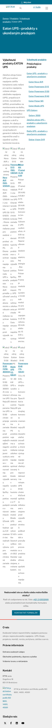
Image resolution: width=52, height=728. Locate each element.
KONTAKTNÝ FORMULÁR (25, 613)
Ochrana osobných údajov (14, 652)
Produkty (14, 18)
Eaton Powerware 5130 (39, 91)
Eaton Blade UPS (36, 106)
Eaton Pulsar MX (36, 101)
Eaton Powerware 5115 (39, 87)
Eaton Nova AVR (36, 82)
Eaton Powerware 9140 (39, 96)
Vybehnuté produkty (37, 59)
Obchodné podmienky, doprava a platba (20, 657)
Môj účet (27, 2)
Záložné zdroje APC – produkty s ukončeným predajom (37, 123)
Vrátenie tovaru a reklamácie (15, 661)
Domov (6, 18)
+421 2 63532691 (41, 599)
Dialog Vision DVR (37, 139)
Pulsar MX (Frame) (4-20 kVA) (21, 170)
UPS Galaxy (32, 110)
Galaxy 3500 (34, 115)
